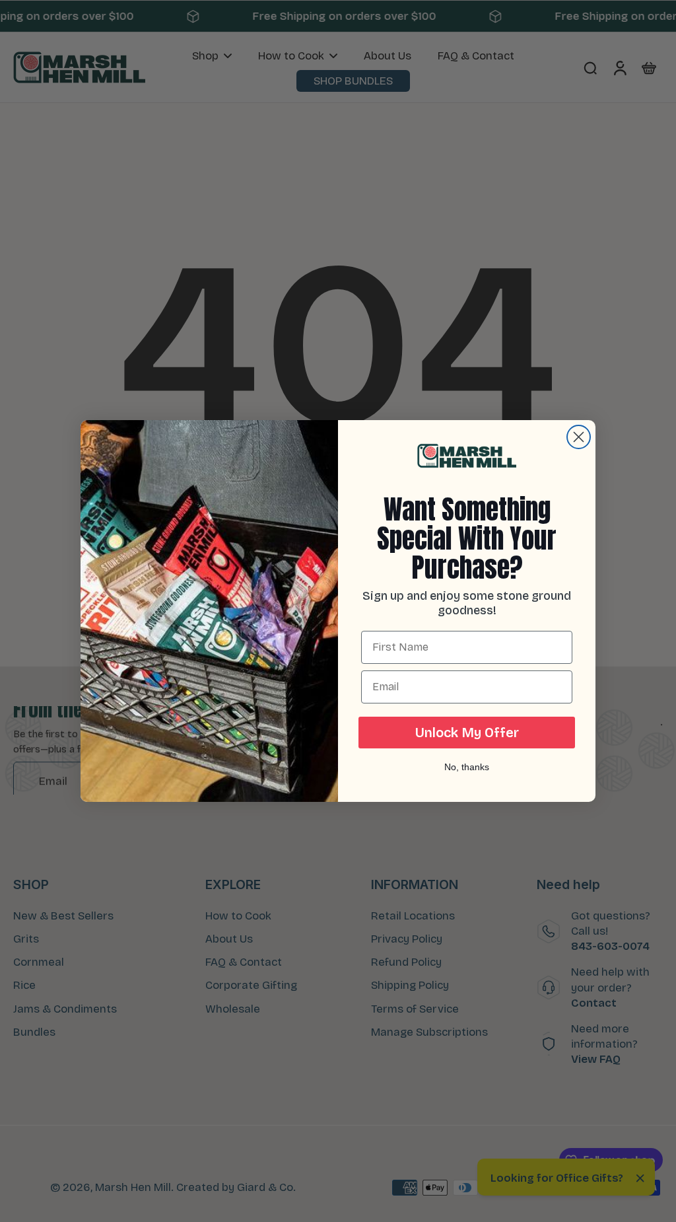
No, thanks (466, 767)
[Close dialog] (578, 437)
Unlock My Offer (467, 732)
